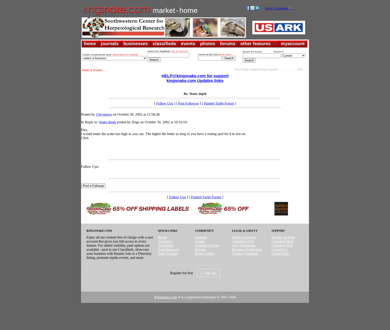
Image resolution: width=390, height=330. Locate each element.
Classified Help (282, 241)
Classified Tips (282, 245)
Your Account (168, 253)
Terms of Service (244, 237)
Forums (200, 249)
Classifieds (165, 245)
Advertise (165, 241)
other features (255, 43)
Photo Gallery (205, 253)
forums (227, 43)
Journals (201, 237)
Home (162, 237)
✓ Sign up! (208, 273)
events (188, 43)
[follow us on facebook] (248, 9)
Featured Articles (207, 245)
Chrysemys (104, 114)
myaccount (293, 43)
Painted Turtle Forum (219, 103)
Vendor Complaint (245, 253)
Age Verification (243, 245)
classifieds (164, 43)
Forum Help (280, 253)
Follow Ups (164, 103)
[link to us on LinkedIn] (257, 9)
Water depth (107, 122)
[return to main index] (116, 15)
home (90, 43)
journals (109, 43)
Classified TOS (243, 241)
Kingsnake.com (165, 297)
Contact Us (280, 249)
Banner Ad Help (283, 237)
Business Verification (247, 249)
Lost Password (168, 249)
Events (200, 241)
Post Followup (188, 103)
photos (207, 43)
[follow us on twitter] (252, 9)
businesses (135, 43)
